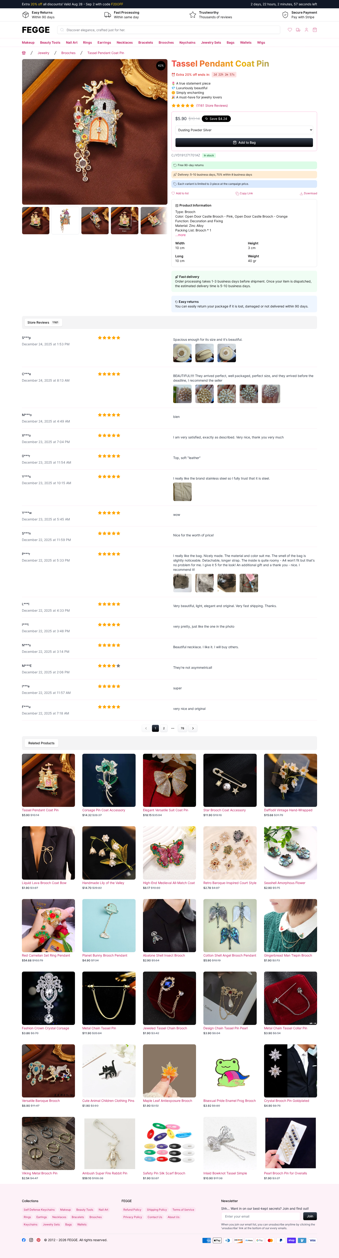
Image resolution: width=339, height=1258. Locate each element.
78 (182, 728)
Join (310, 1216)
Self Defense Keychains (39, 1209)
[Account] (306, 29)
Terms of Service (183, 1209)
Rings (87, 42)
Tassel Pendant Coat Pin (105, 53)
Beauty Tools (50, 42)
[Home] (24, 53)
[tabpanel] (169, 531)
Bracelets (145, 42)
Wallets (246, 42)
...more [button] (180, 235)
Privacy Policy (132, 1217)
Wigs (261, 42)
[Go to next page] (192, 728)
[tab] (43, 322)
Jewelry (43, 53)
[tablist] (169, 322)
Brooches (166, 42)
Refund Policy (132, 1209)
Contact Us (155, 1217)
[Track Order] (298, 29)
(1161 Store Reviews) (212, 105)
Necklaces (125, 42)
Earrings (104, 42)
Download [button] (310, 193)
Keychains (187, 42)
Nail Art (71, 42)
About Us (173, 1217)
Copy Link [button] (246, 193)
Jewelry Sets (211, 42)
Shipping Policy (157, 1209)
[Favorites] (290, 29)
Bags (231, 42)
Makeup (28, 42)
